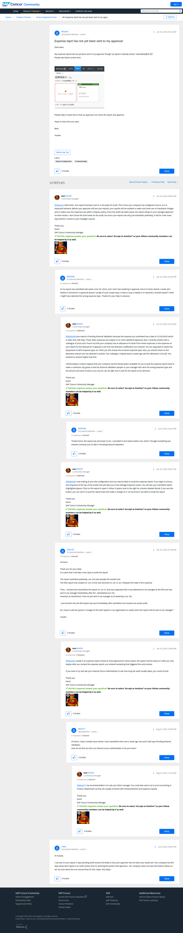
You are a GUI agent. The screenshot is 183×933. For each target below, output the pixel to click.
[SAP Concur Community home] (12, 4)
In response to (69, 283)
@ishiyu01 (59, 205)
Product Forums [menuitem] (31, 11)
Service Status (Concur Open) (152, 897)
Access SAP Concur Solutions (72, 897)
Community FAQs (23, 900)
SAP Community (113, 904)
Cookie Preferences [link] (73, 919)
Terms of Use (30, 919)
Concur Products (66, 904)
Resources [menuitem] (64, 11)
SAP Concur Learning (148, 900)
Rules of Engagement (25, 897)
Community (32, 4)
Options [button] (171, 17)
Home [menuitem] (15, 11)
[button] (154, 32)
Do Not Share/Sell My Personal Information (51, 919)
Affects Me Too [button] (62, 152)
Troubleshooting (81, 161)
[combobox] (161, 11)
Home (8, 17)
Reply (166, 171)
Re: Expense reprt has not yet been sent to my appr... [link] (85, 17)
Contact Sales (64, 907)
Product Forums (23, 17)
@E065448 (71, 336)
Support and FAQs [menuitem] (84, 11)
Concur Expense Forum (46, 17)
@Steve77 (81, 785)
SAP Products (112, 900)
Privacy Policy (20, 919)
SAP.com (109, 897)
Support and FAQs (24, 904)
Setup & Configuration (63, 161)
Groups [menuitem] (48, 11)
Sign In (176, 4)
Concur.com (64, 900)
